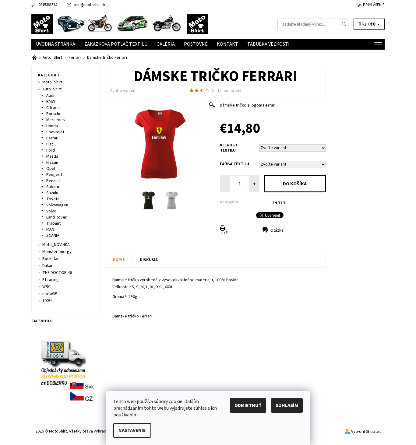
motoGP (49, 294)
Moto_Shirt (52, 82)
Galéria (166, 44)
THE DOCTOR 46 (57, 273)
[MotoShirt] (119, 24)
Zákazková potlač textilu (115, 44)
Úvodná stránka (55, 44)
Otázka (277, 230)
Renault (53, 181)
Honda (52, 126)
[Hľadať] (344, 24)
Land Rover (56, 217)
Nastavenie (132, 430)
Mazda (52, 156)
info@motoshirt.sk (89, 5)
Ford (50, 150)
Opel (50, 169)
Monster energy (57, 252)
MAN (50, 229)
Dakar (47, 266)
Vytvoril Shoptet (366, 432)
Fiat (49, 144)
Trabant (53, 223)
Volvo (51, 211)
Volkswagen (57, 205)
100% (47, 301)
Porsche (54, 114)
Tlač (224, 233)
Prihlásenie (374, 5)
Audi (50, 96)
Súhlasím (287, 405)
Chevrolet (55, 132)
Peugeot (54, 175)
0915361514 (48, 5)
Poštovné (196, 44)
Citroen (53, 108)
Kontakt (227, 44)
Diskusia (149, 260)
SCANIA (52, 236)
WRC (46, 287)
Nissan (52, 162)
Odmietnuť (248, 405)
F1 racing (50, 280)
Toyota (52, 199)
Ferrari (279, 202)
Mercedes (55, 120)
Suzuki (52, 193)
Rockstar (50, 259)
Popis (119, 260)
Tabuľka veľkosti (268, 44)
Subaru (52, 187)
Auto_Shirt (52, 89)
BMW (50, 102)
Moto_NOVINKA (56, 245)
